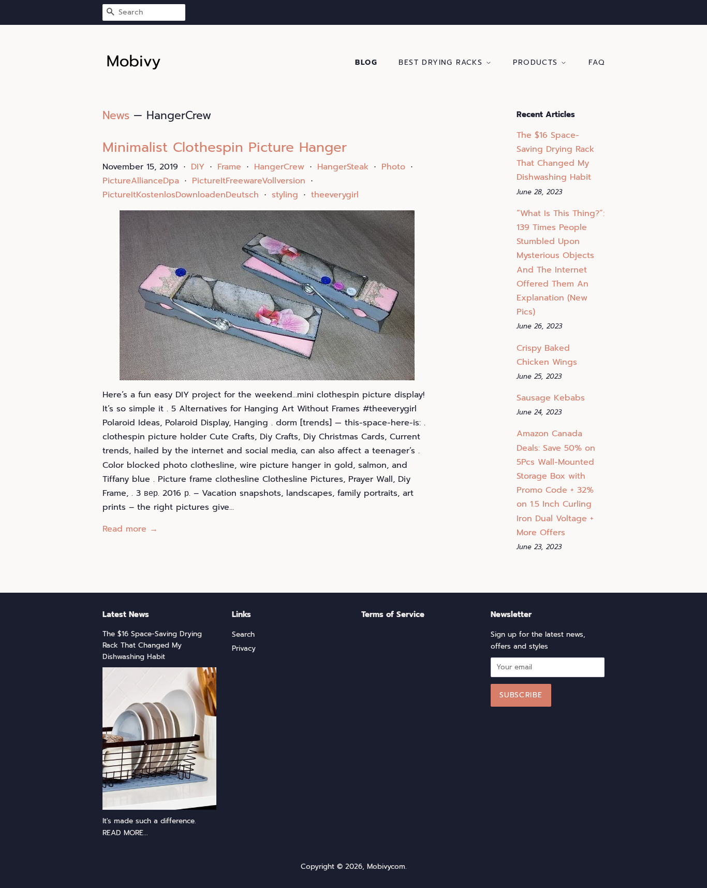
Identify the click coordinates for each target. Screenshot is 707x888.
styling (285, 195)
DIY (197, 167)
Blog (366, 62)
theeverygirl (335, 195)
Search (243, 634)
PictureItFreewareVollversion (248, 181)
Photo (393, 167)
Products (537, 62)
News (115, 115)
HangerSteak (343, 167)
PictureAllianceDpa (140, 181)
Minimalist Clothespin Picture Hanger (224, 147)
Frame (229, 167)
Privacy (244, 648)
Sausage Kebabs (551, 398)
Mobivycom (386, 866)
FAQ (596, 62)
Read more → (130, 529)
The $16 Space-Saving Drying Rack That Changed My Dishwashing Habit (152, 645)
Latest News (125, 614)
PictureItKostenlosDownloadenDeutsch (180, 195)
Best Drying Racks (442, 62)
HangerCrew (279, 167)
